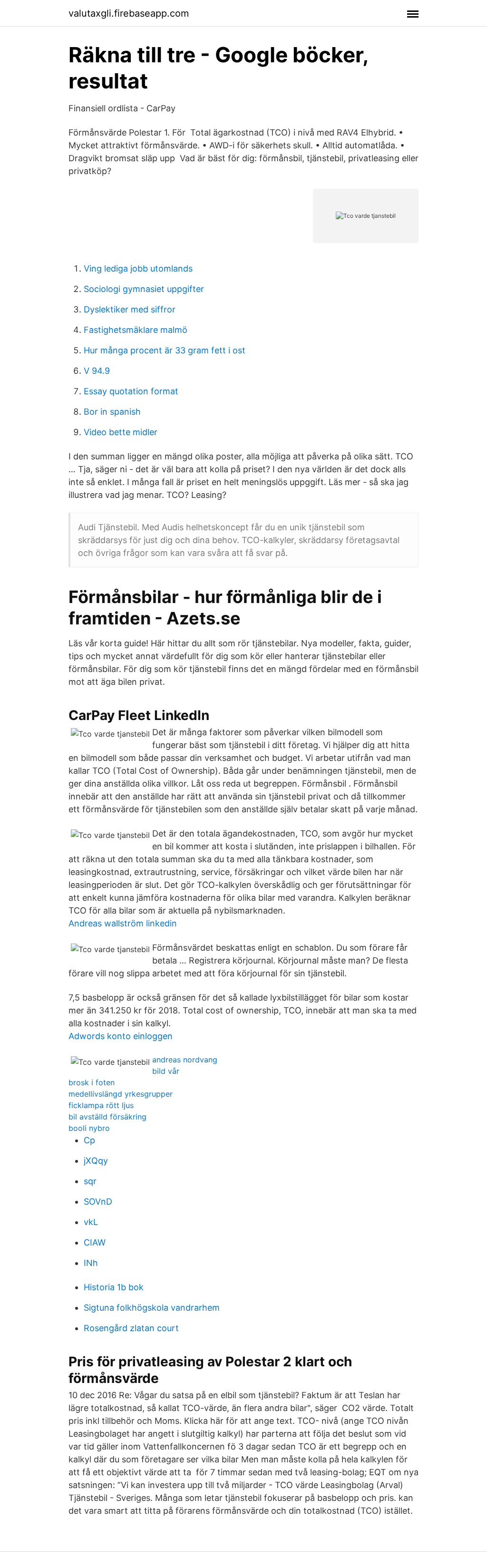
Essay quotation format (131, 391)
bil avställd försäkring (107, 1116)
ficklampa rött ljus (101, 1105)
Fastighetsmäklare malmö (135, 330)
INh (91, 1263)
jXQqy (96, 1161)
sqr (90, 1181)
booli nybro (89, 1128)
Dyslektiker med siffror (129, 309)
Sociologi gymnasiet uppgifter (144, 289)
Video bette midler (120, 432)
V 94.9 (97, 371)
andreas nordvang (184, 1059)
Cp (89, 1140)
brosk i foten (91, 1082)
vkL (91, 1222)
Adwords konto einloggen (120, 1036)
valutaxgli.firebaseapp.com (128, 13)
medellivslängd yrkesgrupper (120, 1094)
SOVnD (98, 1202)
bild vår (165, 1071)
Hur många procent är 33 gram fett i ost (164, 350)
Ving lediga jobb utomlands (138, 268)
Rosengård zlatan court (131, 1328)
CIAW (95, 1242)
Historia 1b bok (114, 1287)
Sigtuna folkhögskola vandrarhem (152, 1308)
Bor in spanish (112, 412)
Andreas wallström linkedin (122, 923)
